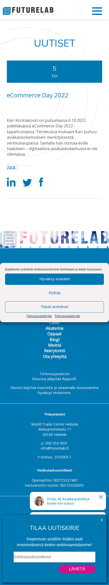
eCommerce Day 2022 (37, 95)
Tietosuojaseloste (39, 316)
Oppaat (54, 334)
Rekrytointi (54, 350)
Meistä (54, 345)
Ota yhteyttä (54, 356)
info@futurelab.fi (54, 448)
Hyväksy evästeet (55, 279)
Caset (54, 322)
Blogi (55, 339)
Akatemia (54, 328)
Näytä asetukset (54, 306)
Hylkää (54, 293)
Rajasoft (69, 378)
